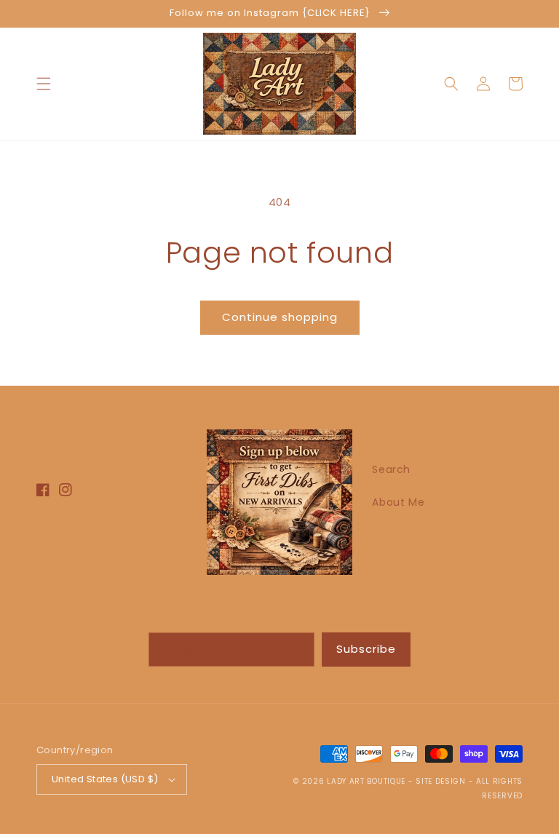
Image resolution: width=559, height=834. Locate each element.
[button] (44, 84)
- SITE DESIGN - (442, 781)
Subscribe (366, 648)
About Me (398, 502)
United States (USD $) (105, 779)
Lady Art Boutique (366, 781)
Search (391, 469)
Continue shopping (280, 317)
